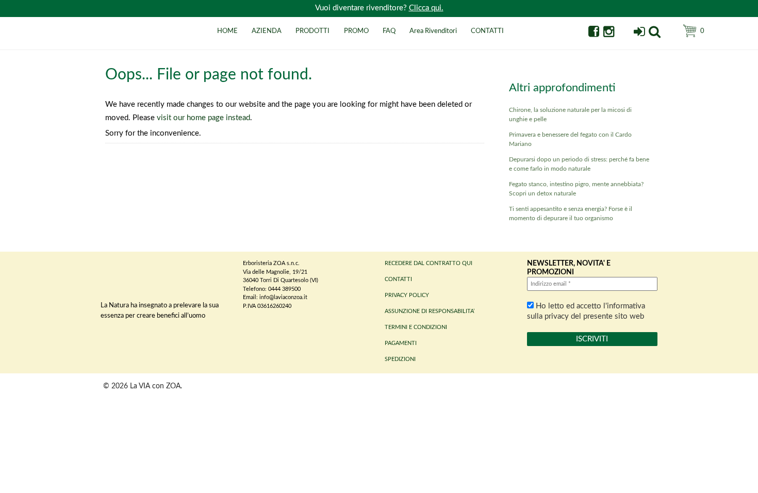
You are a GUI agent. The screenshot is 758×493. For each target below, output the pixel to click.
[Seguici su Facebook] (593, 33)
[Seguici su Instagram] (608, 33)
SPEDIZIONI (400, 359)
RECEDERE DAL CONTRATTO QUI (428, 263)
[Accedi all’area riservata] (639, 33)
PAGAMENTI (401, 343)
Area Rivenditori (433, 31)
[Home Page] (113, 42)
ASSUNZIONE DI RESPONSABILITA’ (429, 311)
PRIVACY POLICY (407, 295)
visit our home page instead (203, 118)
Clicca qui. (426, 8)
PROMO (356, 31)
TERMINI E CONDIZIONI (416, 327)
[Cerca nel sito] (655, 33)
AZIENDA (267, 31)
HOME (227, 31)
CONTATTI (487, 31)
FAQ (389, 31)
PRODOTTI (312, 31)
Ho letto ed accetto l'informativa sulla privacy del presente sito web (586, 311)
